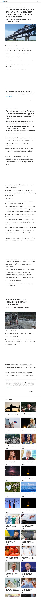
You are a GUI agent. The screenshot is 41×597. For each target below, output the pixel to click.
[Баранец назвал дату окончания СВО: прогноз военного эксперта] (12, 409)
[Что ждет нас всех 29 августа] (12, 473)
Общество (15, 108)
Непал (11, 369)
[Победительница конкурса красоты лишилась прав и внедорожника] (12, 457)
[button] (20, 33)
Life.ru (12, 108)
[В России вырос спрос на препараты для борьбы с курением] (28, 585)
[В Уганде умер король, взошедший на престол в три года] (28, 441)
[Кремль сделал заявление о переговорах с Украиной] (28, 457)
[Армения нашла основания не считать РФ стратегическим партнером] (28, 569)
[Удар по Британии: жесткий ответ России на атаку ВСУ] (12, 425)
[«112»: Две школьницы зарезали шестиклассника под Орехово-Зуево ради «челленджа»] (28, 473)
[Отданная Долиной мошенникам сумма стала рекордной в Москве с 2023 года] (28, 425)
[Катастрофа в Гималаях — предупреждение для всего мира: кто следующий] (12, 441)
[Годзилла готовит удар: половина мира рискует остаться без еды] (28, 489)
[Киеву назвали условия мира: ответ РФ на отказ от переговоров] (12, 569)
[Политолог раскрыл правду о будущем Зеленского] (12, 537)
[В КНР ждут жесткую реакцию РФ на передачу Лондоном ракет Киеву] (28, 537)
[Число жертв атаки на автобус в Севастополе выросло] (28, 521)
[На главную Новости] (6, 1)
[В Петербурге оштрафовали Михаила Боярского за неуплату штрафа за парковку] (28, 409)
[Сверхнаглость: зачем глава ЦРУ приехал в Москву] (12, 505)
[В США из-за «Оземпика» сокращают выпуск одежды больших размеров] (12, 521)
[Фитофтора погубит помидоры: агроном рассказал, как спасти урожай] (12, 553)
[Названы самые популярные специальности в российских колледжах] (28, 553)
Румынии (18, 48)
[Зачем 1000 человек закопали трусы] (12, 489)
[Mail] (3, 1)
